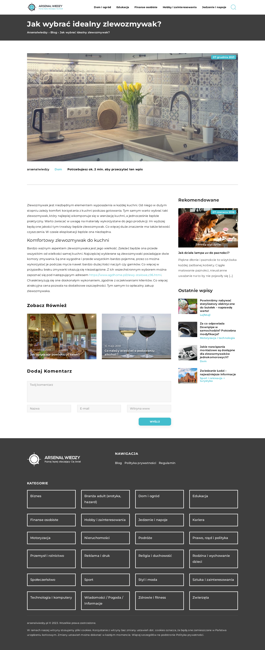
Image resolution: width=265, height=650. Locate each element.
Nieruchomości (97, 538)
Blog (118, 463)
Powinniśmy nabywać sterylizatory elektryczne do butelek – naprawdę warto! (217, 306)
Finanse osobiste (145, 7)
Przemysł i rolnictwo (47, 556)
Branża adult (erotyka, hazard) (102, 499)
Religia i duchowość (155, 556)
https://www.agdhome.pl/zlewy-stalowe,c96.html (125, 275)
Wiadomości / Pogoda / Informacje (103, 600)
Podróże (145, 538)
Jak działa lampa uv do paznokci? (203, 253)
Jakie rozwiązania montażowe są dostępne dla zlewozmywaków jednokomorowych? (217, 352)
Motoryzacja (40, 538)
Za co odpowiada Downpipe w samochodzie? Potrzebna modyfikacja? (218, 329)
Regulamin (167, 463)
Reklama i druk (97, 556)
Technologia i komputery (51, 598)
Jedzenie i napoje (214, 7)
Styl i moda (147, 580)
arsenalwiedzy (38, 169)
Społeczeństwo (42, 580)
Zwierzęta (201, 598)
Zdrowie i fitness (152, 598)
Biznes (35, 496)
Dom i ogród (102, 7)
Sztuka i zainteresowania (213, 580)
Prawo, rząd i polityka (210, 538)
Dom (58, 169)
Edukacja (122, 7)
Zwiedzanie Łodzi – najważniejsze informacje (218, 372)
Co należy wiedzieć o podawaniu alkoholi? (130, 352)
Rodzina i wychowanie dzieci (211, 559)
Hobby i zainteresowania (180, 7)
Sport (88, 580)
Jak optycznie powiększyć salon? (55, 354)
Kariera (198, 520)
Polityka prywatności (140, 463)
